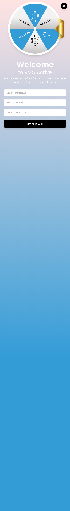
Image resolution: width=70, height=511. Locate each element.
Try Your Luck (35, 124)
